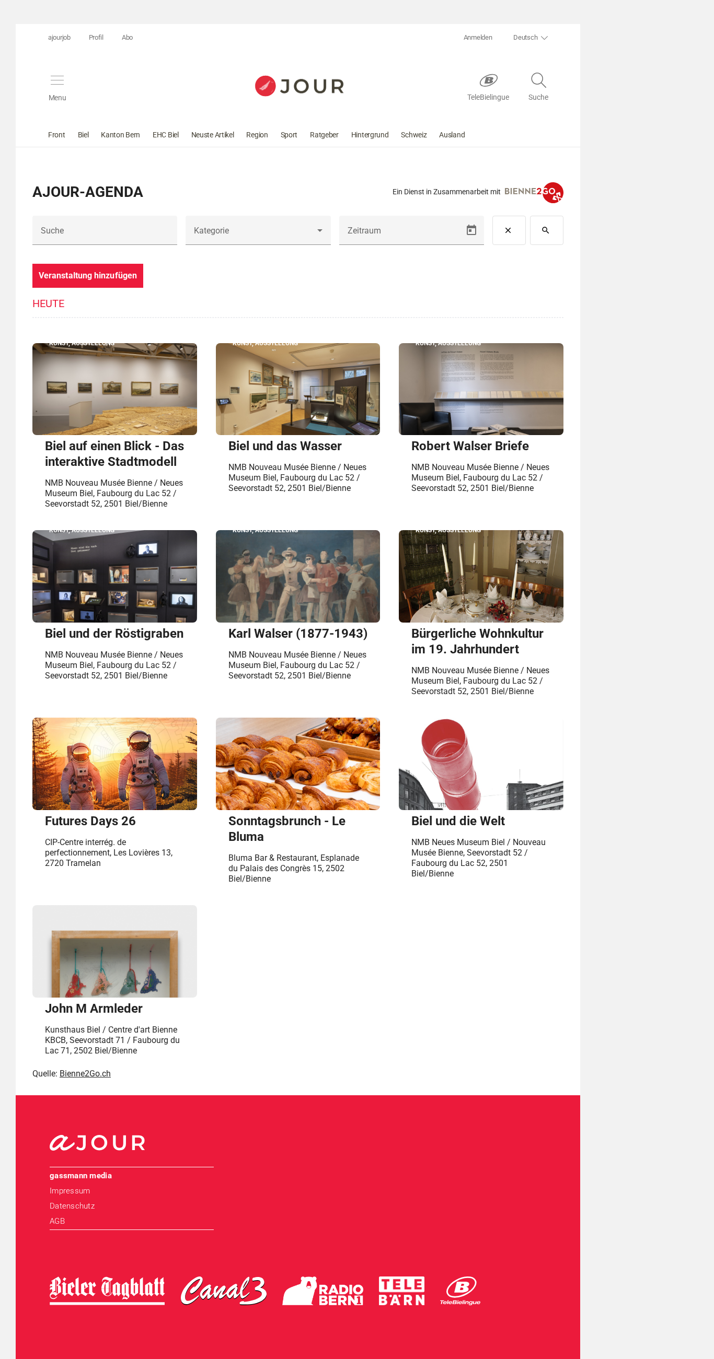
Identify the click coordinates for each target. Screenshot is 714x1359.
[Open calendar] (471, 230)
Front (56, 135)
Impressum (70, 1191)
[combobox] (258, 234)
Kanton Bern (120, 135)
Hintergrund (370, 135)
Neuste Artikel (212, 135)
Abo (127, 37)
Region (257, 135)
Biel (83, 135)
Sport (289, 135)
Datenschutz (72, 1206)
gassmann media (81, 1175)
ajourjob (59, 37)
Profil (96, 37)
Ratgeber (324, 135)
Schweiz (414, 135)
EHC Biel (166, 135)
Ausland (452, 135)
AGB (57, 1221)
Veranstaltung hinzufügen (88, 275)
